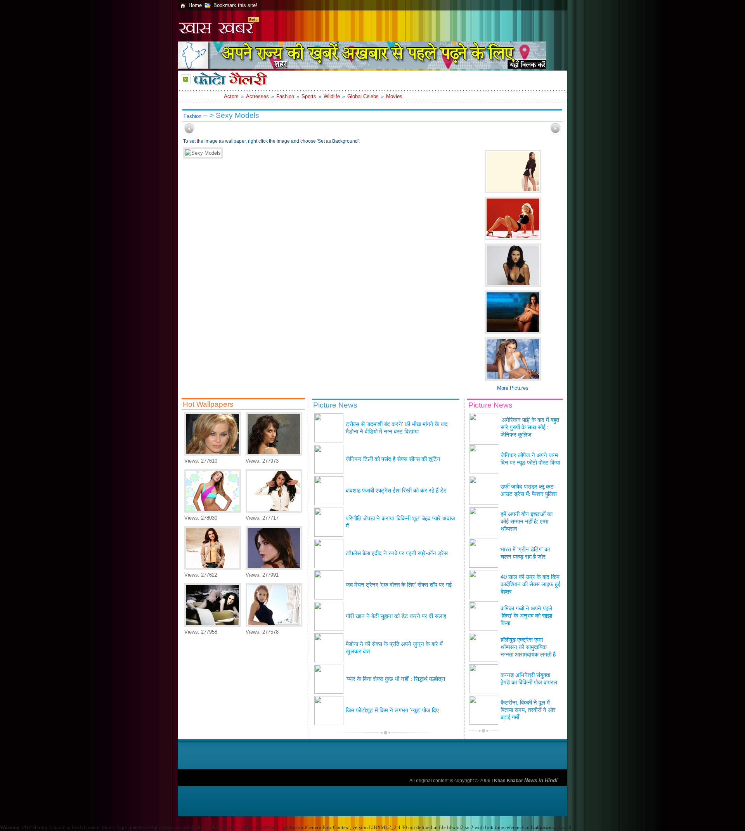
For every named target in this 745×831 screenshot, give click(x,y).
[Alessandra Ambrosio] (212, 511)
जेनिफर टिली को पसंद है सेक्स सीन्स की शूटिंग (393, 459)
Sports (308, 96)
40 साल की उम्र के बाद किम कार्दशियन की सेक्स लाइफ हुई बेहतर (530, 584)
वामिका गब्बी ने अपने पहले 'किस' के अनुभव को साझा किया (526, 615)
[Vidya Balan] (212, 568)
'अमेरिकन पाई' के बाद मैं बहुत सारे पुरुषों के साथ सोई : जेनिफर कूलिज (530, 427)
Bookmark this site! (235, 5)
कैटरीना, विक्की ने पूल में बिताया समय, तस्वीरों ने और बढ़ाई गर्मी (528, 710)
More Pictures (512, 388)
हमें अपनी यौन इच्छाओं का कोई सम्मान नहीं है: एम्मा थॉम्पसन (527, 521)
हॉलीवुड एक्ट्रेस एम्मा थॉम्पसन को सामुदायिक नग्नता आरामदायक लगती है (528, 647)
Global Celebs (363, 96)
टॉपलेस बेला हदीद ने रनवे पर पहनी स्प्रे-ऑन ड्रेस (397, 553)
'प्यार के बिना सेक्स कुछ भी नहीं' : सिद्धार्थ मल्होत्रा (395, 679)
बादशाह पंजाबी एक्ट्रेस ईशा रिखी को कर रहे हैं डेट (396, 490)
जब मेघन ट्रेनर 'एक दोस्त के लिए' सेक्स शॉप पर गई (399, 585)
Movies (394, 96)
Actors (231, 96)
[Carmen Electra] (212, 454)
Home (195, 5)
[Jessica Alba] (274, 625)
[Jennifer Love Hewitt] (274, 454)
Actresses (257, 96)
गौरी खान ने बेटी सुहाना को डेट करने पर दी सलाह (396, 616)
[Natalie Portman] (212, 625)
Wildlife (332, 96)
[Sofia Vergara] (274, 511)
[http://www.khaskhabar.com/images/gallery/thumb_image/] (189, 133)
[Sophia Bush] (274, 568)
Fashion (285, 96)
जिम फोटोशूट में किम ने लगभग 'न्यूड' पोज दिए (392, 710)
